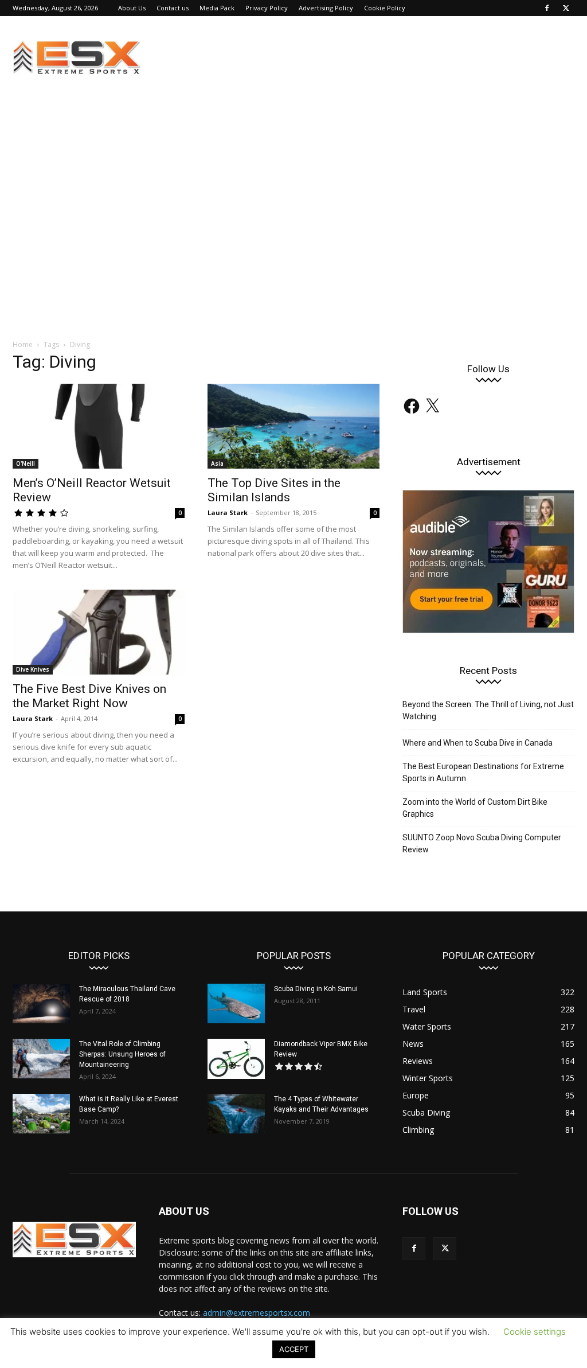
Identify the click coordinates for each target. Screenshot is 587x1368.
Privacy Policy (266, 7)
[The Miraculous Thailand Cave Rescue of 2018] (41, 1003)
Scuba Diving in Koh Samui (316, 989)
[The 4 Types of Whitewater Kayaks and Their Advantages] (236, 1113)
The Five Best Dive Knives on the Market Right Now (89, 696)
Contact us (172, 7)
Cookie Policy (384, 7)
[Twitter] (565, 8)
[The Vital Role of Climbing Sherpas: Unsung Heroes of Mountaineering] (41, 1058)
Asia (217, 463)
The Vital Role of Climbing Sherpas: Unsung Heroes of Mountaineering (122, 1054)
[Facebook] (546, 8)
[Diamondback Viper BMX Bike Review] (236, 1059)
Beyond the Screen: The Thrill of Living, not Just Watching (488, 710)
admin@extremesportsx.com (256, 1312)
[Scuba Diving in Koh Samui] (236, 1003)
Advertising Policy (326, 7)
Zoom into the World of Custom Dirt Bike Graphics (474, 808)
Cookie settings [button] (534, 1331)
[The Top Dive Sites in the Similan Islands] (293, 426)
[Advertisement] (293, 241)
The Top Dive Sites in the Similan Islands (274, 490)
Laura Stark (228, 512)
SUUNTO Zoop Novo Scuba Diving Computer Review (481, 843)
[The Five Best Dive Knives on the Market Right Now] (99, 632)
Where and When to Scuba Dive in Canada (477, 742)
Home (23, 344)
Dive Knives (32, 669)
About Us (132, 7)
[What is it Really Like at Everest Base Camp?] (41, 1113)
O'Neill (25, 463)
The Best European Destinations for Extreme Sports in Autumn (483, 772)
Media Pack (216, 7)
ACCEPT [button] (293, 1349)
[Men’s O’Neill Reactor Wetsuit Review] (99, 426)
